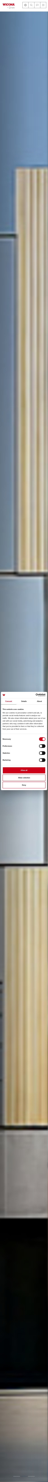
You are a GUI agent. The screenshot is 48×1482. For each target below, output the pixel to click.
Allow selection (24, 778)
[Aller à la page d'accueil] (9, 5)
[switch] (42, 746)
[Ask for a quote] (37, 5)
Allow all (24, 770)
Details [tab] (24, 701)
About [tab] (39, 701)
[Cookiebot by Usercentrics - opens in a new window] (35, 695)
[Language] (25, 5)
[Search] (31, 5)
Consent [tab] (8, 701)
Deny (24, 785)
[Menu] (43, 5)
